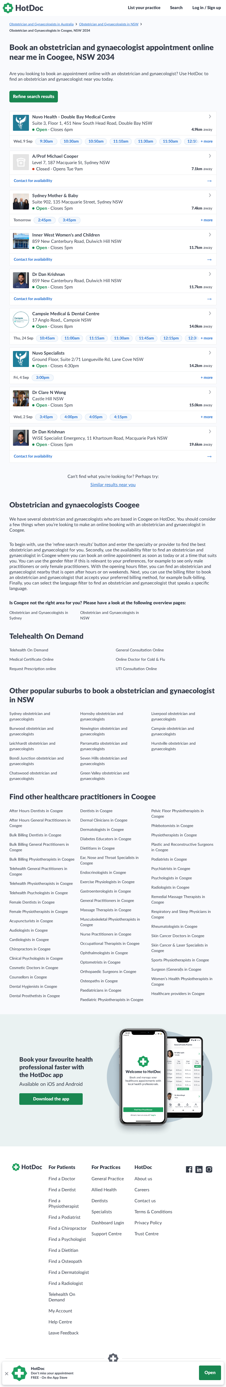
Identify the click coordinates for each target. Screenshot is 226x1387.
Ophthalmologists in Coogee (104, 953)
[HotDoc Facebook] (189, 1169)
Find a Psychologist (67, 1239)
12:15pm (171, 338)
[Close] (6, 1373)
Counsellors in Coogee (28, 977)
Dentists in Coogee (96, 811)
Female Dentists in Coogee (32, 902)
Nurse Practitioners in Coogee (105, 934)
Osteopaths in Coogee (99, 981)
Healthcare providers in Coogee (178, 994)
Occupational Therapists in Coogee (109, 944)
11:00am (72, 338)
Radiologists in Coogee (170, 888)
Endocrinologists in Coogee (103, 873)
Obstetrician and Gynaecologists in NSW (108, 24)
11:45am (146, 338)
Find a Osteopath (65, 1261)
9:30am (46, 141)
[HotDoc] (23, 8)
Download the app (51, 1099)
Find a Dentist (62, 1190)
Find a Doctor (62, 1179)
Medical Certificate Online (31, 660)
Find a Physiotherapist (64, 1204)
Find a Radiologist (66, 1283)
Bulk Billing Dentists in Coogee (35, 835)
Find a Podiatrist (64, 1217)
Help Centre (60, 1322)
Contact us (145, 1201)
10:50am (96, 141)
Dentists (100, 1201)
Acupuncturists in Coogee (31, 921)
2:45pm (44, 220)
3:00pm (42, 378)
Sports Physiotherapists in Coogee (180, 960)
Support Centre (107, 1234)
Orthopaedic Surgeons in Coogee (108, 972)
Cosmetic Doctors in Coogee (33, 968)
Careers (141, 1190)
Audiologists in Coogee (28, 930)
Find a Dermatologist (69, 1272)
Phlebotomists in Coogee (172, 826)
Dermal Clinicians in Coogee (103, 820)
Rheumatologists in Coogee (174, 927)
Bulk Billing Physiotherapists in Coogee (41, 859)
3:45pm (69, 220)
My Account (60, 1311)
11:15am (96, 338)
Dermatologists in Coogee (102, 830)
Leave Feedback (64, 1333)
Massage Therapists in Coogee (105, 910)
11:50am (170, 141)
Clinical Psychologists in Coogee (36, 959)
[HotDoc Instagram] (209, 1169)
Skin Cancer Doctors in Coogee (177, 936)
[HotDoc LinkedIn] (199, 1169)
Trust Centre (146, 1234)
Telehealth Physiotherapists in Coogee (41, 884)
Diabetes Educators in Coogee (105, 839)
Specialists (102, 1212)
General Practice (108, 1179)
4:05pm (96, 417)
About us (143, 1179)
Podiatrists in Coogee (169, 859)
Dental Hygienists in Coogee (33, 987)
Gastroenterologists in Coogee (105, 891)
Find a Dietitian (63, 1250)
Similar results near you (113, 485)
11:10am (120, 141)
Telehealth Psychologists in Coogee (38, 893)
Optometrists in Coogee (100, 962)
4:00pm (71, 417)
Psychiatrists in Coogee (170, 869)
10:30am (71, 141)
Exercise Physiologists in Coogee (107, 882)
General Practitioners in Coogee (107, 901)
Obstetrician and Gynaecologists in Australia (41, 24)
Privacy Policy (148, 1223)
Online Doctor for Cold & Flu (140, 660)
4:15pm (120, 417)
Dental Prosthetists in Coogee (34, 996)
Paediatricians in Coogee (100, 990)
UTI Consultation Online (136, 669)
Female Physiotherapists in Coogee (38, 912)
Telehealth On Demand (28, 650)
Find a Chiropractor (68, 1228)
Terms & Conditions (153, 1212)
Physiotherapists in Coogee (174, 835)
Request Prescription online (32, 669)
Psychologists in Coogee (171, 878)
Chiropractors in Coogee (29, 949)
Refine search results (33, 96)
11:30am (145, 141)
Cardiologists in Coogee (29, 940)
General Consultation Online (140, 650)
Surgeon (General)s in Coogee (176, 970)
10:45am (47, 338)
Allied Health (104, 1190)
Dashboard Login (108, 1223)
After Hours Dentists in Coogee (36, 811)
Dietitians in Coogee (97, 848)
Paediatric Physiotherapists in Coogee (111, 1000)
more (206, 141)
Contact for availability (33, 181)
